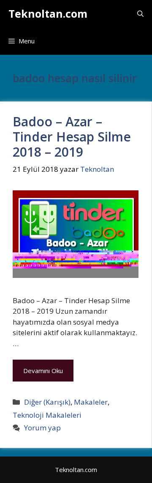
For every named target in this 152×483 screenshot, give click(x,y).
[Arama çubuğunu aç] (140, 13)
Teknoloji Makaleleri (47, 415)
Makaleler (91, 402)
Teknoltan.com (47, 13)
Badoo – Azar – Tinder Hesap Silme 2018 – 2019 (72, 136)
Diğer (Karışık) (47, 402)
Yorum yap (42, 427)
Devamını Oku (43, 370)
